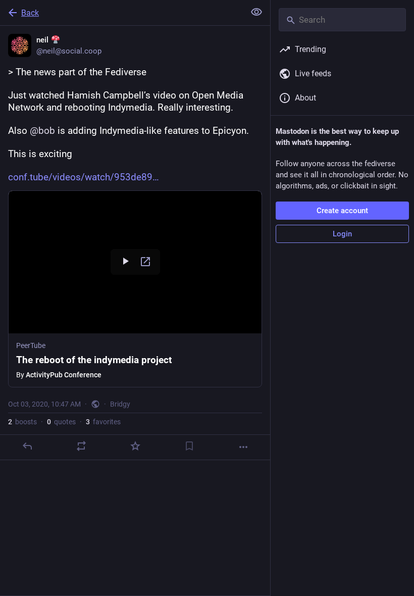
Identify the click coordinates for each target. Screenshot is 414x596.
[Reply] (27, 446)
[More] (243, 447)
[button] (135, 288)
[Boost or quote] (81, 446)
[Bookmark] (189, 446)
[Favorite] (135, 446)
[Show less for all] (256, 12)
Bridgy (120, 404)
